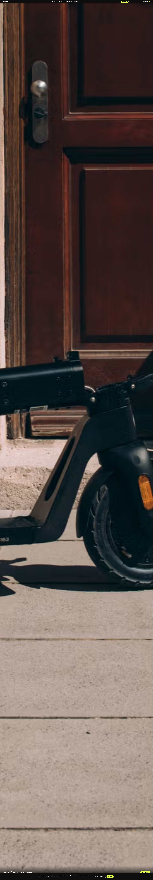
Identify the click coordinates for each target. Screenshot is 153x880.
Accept (110, 876)
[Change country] (149, 1)
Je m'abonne (145, 872)
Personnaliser (100, 876)
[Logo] (6, 1)
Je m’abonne (124, 1)
